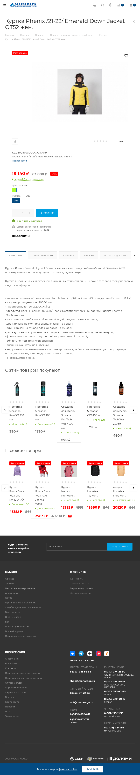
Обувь (8, 597)
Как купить (76, 578)
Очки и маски (13, 617)
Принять (92, 769)
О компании (12, 658)
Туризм (9, 583)
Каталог (11, 572)
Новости (10, 706)
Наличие (68, 255)
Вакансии (11, 663)
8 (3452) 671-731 (79, 721)
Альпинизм (11, 593)
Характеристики (42, 255)
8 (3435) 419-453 (114, 729)
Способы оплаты (79, 583)
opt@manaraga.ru (81, 702)
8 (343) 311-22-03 (80, 692)
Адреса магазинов (16, 687)
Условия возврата (80, 593)
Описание (15, 255)
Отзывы (89, 255)
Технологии (12, 716)
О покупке (78, 572)
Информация (15, 651)
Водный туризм (14, 631)
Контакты (10, 668)
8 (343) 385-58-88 (80, 671)
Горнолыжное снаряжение (20, 602)
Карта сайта (12, 701)
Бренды (9, 697)
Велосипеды (12, 612)
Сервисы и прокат (15, 692)
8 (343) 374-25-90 (119, 674)
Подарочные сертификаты (20, 636)
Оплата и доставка (116, 255)
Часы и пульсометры (17, 626)
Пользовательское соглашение (23, 673)
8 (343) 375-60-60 (115, 693)
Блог (7, 711)
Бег (7, 621)
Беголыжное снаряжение (20, 588)
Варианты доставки (81, 588)
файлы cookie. (68, 769)
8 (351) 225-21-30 (113, 715)
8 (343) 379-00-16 (114, 700)
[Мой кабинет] (110, 5)
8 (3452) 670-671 (80, 714)
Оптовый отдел (14, 682)
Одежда (9, 578)
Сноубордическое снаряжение (23, 607)
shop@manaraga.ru (82, 681)
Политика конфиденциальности (24, 678)
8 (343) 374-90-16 (114, 684)
